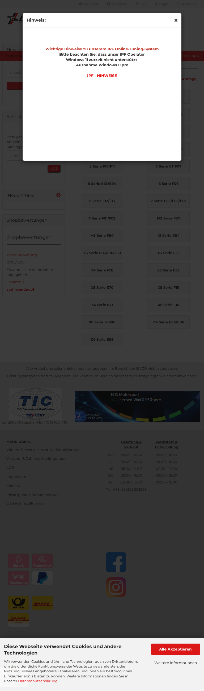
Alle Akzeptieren (175, 649)
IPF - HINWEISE (102, 75)
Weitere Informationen (175, 662)
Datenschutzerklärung (38, 681)
